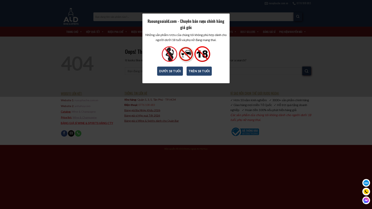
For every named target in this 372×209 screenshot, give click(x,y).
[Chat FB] (366, 200)
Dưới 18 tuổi (170, 71)
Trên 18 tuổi (199, 71)
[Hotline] (366, 191)
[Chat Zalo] (366, 183)
